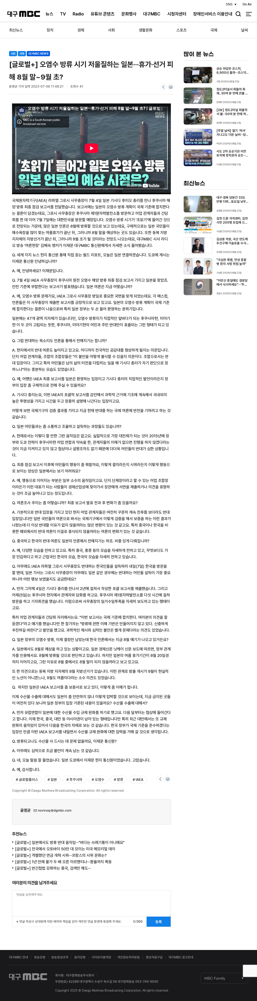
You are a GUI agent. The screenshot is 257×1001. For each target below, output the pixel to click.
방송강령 (39, 957)
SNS (229, 4)
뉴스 (49, 13)
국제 (213, 30)
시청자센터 (176, 13)
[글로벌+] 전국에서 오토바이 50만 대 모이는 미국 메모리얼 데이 (65, 849)
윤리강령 (80, 957)
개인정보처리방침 (128, 957)
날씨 (244, 30)
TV (63, 13)
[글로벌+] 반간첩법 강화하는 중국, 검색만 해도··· (53, 868)
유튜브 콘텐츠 (102, 13)
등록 (158, 922)
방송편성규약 (59, 957)
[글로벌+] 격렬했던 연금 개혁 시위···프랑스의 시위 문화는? (61, 855)
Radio (78, 13)
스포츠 (181, 30)
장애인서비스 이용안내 (212, 13)
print (170, 87)
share (163, 87)
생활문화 (145, 30)
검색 (237, 14)
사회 (111, 30)
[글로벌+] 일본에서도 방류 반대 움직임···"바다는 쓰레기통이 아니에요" (69, 842)
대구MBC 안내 (18, 957)
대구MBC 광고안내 (181, 957)
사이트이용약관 (101, 957)
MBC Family (214, 978)
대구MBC (23, 13)
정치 (50, 30)
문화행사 (129, 13)
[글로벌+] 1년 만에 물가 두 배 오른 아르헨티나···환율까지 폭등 (63, 861)
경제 (80, 30)
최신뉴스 (16, 30)
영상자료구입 (154, 957)
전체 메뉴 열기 (249, 14)
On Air (247, 4)
